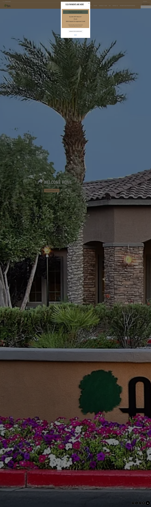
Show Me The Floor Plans (75, 31)
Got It (75, 34)
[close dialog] (89, 3)
